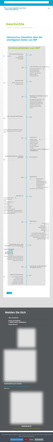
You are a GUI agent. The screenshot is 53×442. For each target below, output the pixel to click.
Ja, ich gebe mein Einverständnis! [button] (17, 439)
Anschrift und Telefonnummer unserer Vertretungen (26, 428)
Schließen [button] (31, 439)
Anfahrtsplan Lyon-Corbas (13, 384)
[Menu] (48, 8)
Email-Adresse (13, 324)
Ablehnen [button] (26, 439)
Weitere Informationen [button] (39, 439)
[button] (45, 295)
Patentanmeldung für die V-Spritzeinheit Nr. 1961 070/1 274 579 (8, 251)
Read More (6, 388)
